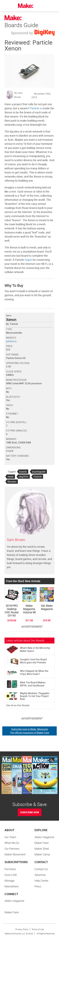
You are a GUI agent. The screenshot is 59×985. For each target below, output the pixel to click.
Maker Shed (41, 848)
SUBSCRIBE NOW (29, 812)
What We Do (12, 843)
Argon (28, 259)
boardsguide (38, 471)
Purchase (10, 869)
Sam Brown (16, 539)
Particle (38, 476)
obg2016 (23, 476)
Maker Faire (41, 843)
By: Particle (12, 324)
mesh (10, 476)
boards (23, 471)
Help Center (41, 880)
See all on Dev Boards (17, 705)
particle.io (11, 341)
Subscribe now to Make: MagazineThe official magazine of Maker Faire (29, 730)
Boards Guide (21, 25)
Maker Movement (15, 854)
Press (37, 886)
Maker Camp (42, 854)
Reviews (12, 481)
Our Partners (12, 848)
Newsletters (12, 886)
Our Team (10, 837)
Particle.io (36, 108)
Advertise (40, 875)
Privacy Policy (21, 929)
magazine (44, 837)
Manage (9, 880)
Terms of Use (38, 929)
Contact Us (41, 869)
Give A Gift (11, 875)
